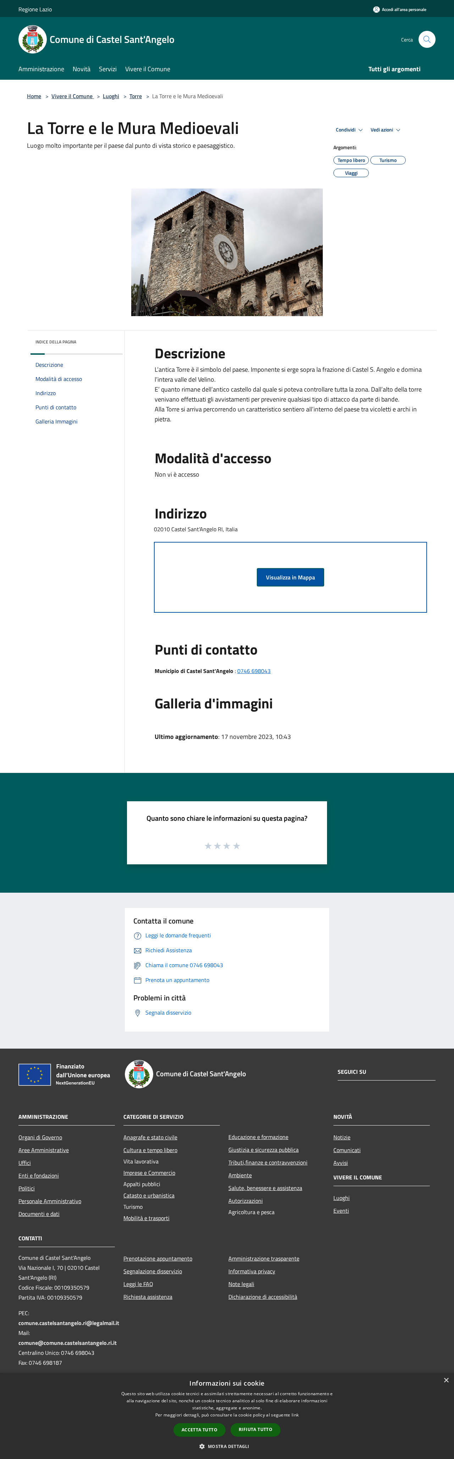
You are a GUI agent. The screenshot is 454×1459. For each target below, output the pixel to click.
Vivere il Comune (72, 96)
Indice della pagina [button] (55, 341)
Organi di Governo (40, 1137)
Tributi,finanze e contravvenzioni (268, 1162)
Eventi (341, 1210)
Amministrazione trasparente (263, 1258)
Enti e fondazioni (38, 1175)
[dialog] (227, 1416)
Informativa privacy (251, 1271)
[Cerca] (427, 39)
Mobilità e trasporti (146, 1218)
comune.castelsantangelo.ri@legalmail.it (68, 1323)
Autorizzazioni (245, 1200)
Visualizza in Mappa (290, 577)
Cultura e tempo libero (150, 1150)
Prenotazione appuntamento (157, 1258)
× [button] (446, 1380)
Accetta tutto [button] (199, 1430)
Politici (26, 1188)
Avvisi (340, 1162)
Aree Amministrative (43, 1150)
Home (34, 96)
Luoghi (111, 96)
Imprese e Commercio (149, 1172)
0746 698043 (254, 671)
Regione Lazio (35, 9)
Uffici (24, 1162)
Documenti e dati (39, 1214)
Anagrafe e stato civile (150, 1137)
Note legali (241, 1284)
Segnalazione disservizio (152, 1271)
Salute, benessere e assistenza (265, 1188)
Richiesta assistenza (147, 1296)
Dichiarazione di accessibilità (262, 1296)
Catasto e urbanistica (149, 1195)
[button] (227, 1446)
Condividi (346, 130)
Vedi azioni (382, 130)
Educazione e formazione (258, 1137)
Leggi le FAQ (138, 1284)
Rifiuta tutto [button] (255, 1429)
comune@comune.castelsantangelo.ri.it (67, 1343)
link (295, 1415)
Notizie (341, 1137)
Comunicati (347, 1150)
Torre (135, 96)
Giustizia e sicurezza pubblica (263, 1149)
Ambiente (240, 1175)
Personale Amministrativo (49, 1201)
